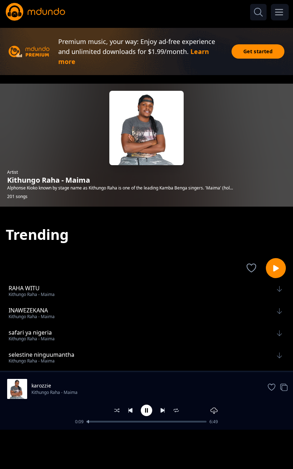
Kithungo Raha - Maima (54, 392)
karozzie (41, 385)
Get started (258, 51)
